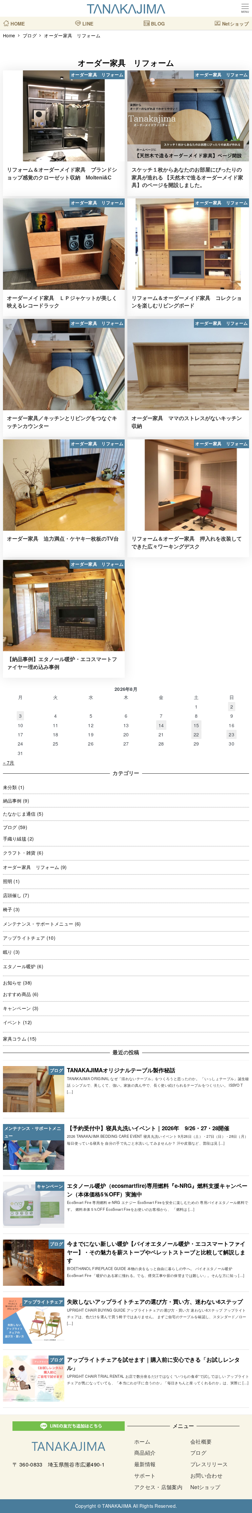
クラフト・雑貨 (19, 852)
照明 (7, 881)
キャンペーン (17, 1008)
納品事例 (12, 800)
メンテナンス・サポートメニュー (38, 923)
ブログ (10, 827)
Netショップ (234, 21)
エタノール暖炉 (19, 966)
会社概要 (201, 1441)
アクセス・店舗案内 (158, 1487)
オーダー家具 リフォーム (31, 867)
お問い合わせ (206, 1475)
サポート (145, 1475)
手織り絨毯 (15, 838)
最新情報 (145, 1464)
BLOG (157, 21)
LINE (87, 21)
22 (196, 734)
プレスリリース (209, 1464)
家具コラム (15, 1038)
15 (196, 725)
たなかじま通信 (19, 813)
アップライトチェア (24, 937)
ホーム (142, 1441)
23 (231, 734)
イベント (12, 1022)
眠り (7, 952)
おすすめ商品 (17, 994)
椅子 (7, 909)
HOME (17, 21)
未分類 (10, 787)
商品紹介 (145, 1452)
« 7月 (8, 762)
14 (161, 725)
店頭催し (12, 895)
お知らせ (12, 982)
